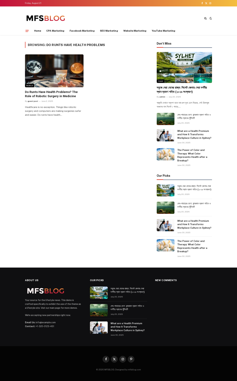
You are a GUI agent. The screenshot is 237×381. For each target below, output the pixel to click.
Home (37, 30)
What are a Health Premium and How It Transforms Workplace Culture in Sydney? (194, 134)
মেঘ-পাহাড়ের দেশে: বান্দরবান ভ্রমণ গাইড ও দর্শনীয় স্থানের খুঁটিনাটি (194, 116)
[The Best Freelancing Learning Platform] (45, 18)
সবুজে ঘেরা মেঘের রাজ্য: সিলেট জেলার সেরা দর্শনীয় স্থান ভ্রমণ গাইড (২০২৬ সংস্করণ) (182, 90)
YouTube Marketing (163, 30)
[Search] (205, 18)
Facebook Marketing (82, 30)
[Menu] (27, 31)
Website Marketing (135, 30)
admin (162, 97)
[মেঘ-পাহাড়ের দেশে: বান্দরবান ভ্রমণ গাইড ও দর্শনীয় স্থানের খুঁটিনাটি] (165, 119)
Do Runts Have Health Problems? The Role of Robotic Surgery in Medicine (51, 94)
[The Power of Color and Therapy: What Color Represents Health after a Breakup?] (165, 154)
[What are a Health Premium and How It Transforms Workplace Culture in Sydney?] (165, 135)
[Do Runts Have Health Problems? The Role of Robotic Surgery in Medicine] (54, 70)
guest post (33, 101)
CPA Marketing (55, 30)
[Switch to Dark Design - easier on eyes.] (210, 18)
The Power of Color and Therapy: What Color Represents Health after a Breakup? (192, 155)
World (29, 85)
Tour (160, 81)
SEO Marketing (109, 30)
